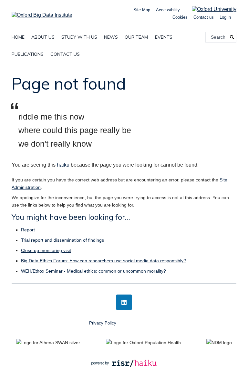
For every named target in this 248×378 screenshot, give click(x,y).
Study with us (79, 37)
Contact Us (65, 54)
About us (43, 37)
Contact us (203, 17)
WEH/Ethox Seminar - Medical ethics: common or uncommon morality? (93, 271)
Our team (136, 37)
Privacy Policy (102, 323)
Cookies (180, 17)
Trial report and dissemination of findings (62, 240)
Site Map (141, 9)
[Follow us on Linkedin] (124, 302)
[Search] (232, 37)
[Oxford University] (209, 9)
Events (163, 37)
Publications (28, 54)
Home (18, 37)
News (111, 37)
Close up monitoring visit (46, 250)
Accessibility (168, 9)
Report (28, 229)
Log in (225, 17)
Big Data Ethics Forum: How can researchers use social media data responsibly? (103, 260)
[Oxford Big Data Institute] (42, 13)
